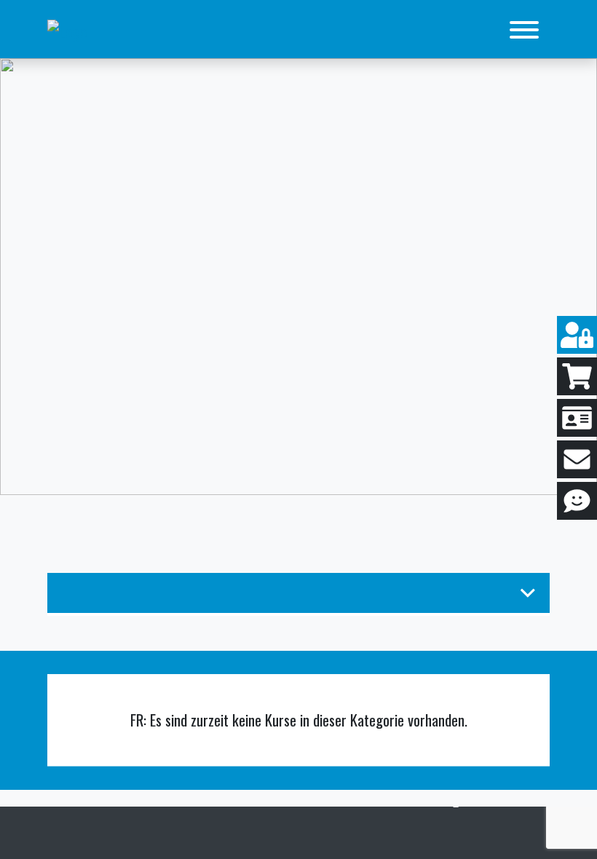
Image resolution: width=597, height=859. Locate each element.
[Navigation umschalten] (524, 30)
